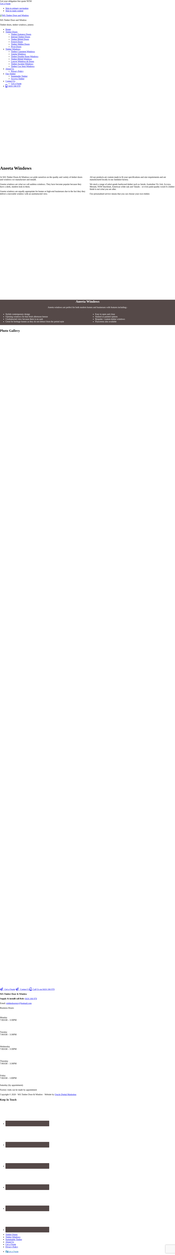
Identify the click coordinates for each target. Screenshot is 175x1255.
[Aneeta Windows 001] (87, 443)
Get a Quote (5, 3)
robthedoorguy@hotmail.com (19, 1003)
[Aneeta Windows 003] (87, 877)
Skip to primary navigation (16, 8)
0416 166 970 (31, 998)
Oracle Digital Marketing (65, 1094)
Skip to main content (14, 11)
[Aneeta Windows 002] (87, 660)
